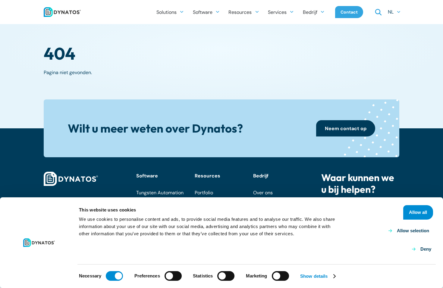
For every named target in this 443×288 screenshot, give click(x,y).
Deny (425, 249)
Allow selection (413, 230)
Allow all (418, 212)
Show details (314, 276)
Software (147, 176)
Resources (207, 176)
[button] (182, 12)
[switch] (173, 276)
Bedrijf (261, 176)
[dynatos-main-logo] (62, 12)
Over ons (263, 192)
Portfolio (204, 192)
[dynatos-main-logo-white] (71, 179)
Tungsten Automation (160, 192)
